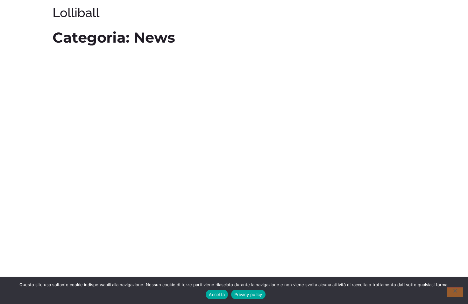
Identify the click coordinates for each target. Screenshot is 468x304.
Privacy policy (248, 294)
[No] (455, 292)
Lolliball (76, 12)
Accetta (217, 294)
